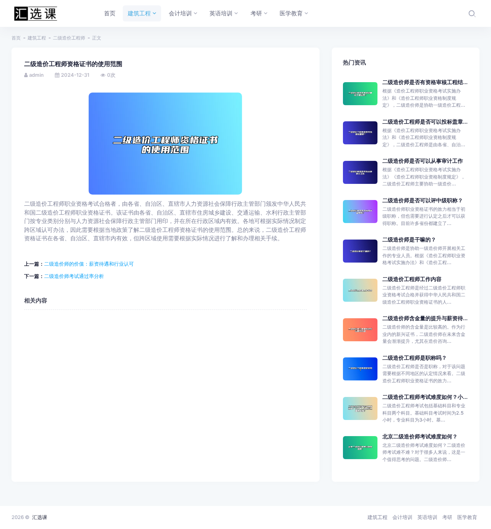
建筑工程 (37, 38)
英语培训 (427, 517)
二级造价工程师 (69, 38)
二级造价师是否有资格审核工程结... (425, 82)
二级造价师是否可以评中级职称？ (422, 200)
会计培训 (402, 517)
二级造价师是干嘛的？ (409, 239)
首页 (16, 38)
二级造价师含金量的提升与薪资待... (425, 318)
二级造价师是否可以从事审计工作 (422, 160)
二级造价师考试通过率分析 (74, 276)
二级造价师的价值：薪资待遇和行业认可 (89, 264)
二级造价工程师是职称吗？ (414, 357)
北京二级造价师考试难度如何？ (420, 436)
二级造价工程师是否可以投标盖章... (425, 121)
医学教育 (467, 517)
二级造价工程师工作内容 (412, 279)
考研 (447, 517)
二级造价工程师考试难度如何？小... (425, 396)
